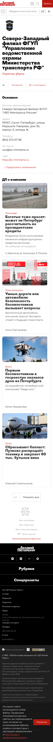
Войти (47, 3)
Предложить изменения (20, 167)
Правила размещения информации (26, 538)
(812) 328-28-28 (9, 631)
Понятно (41, 722)
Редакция (6, 598)
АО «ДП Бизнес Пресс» (12, 590)
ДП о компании (37, 85)
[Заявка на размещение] (49, 11)
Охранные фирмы (13, 74)
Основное (17, 85)
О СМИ (5, 594)
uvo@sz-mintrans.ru (15, 149)
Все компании (26, 520)
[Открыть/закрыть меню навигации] (32, 3)
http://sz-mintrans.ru (15, 159)
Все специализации (27, 529)
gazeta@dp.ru (8, 639)
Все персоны (26, 525)
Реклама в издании (11, 606)
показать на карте (10, 623)
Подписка (6, 602)
